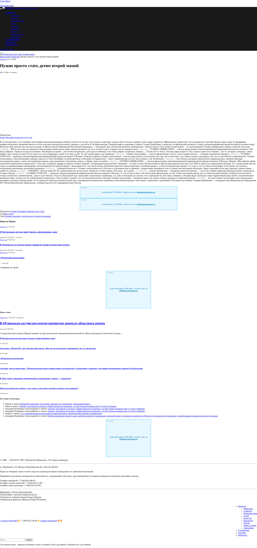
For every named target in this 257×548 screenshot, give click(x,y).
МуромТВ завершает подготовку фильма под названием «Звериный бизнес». (55, 404)
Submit (29, 540)
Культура (15, 26)
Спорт (13, 23)
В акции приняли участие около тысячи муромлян (28, 216)
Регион (14, 31)
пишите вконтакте (48, 521)
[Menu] (1, 8)
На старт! (9, 214)
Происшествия (17, 21)
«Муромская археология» (12, 258)
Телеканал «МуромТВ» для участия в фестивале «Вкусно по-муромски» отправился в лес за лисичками (48, 348)
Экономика (16, 37)
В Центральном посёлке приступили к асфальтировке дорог (28, 232)
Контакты (11, 45)
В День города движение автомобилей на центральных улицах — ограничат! (35, 378)
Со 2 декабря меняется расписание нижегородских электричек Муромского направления (61, 413)
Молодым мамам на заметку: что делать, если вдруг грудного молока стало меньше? (39, 388)
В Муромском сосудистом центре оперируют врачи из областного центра (35, 245)
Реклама (10, 42)
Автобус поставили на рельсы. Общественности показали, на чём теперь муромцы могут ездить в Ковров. (68, 406)
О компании (12, 39)
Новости (10, 12)
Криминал (15, 29)
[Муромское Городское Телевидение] (20, 8)
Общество (15, 15)
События (15, 18)
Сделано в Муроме (8, 521)
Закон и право (17, 34)
